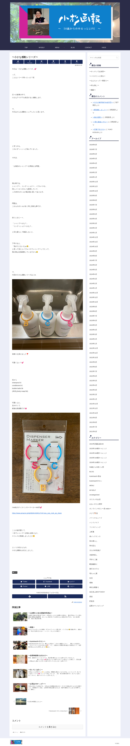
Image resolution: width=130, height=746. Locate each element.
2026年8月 (93, 145)
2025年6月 (93, 209)
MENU (91, 485)
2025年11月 (93, 186)
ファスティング (95, 527)
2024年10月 (93, 246)
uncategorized (94, 495)
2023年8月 (93, 311)
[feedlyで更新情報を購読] (29, 596)
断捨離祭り (93, 564)
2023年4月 (93, 330)
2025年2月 (93, 228)
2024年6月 (93, 265)
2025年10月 (93, 191)
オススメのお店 (95, 499)
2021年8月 (93, 422)
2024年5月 (93, 269)
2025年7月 (93, 205)
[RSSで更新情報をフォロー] (65, 596)
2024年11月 (93, 242)
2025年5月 (93, 214)
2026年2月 (93, 172)
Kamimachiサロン (95, 481)
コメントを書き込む (47, 727)
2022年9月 (93, 362)
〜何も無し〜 (94, 85)
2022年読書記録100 (96, 444)
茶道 (91, 596)
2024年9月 (93, 251)
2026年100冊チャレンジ (98, 462)
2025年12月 (93, 182)
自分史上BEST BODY (97, 592)
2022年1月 (93, 399)
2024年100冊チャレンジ (98, 453)
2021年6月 (93, 431)
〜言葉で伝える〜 (99, 129)
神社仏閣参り (94, 587)
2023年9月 (93, 307)
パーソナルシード (95, 518)
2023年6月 (93, 320)
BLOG (15, 572)
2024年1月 (93, 288)
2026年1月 (93, 177)
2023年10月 (93, 302)
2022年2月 (93, 394)
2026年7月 (93, 149)
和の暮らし (93, 541)
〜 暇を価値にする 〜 (100, 122)
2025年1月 (93, 232)
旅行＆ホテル (94, 569)
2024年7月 (93, 260)
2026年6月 (93, 154)
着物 (91, 583)
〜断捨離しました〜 (100, 110)
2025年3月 (93, 223)
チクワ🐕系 (93, 513)
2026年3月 (93, 168)
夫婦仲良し (93, 555)
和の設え (92, 546)
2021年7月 (93, 427)
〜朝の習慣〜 (97, 117)
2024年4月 (93, 274)
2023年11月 (93, 297)
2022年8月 (93, 367)
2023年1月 (93, 344)
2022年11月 (93, 353)
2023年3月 (93, 334)
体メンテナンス (95, 536)
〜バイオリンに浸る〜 (97, 76)
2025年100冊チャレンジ (98, 458)
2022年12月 (93, 348)
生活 (91, 578)
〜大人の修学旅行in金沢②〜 (103, 102)
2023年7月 (93, 316)
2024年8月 (93, 256)
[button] (117, 58)
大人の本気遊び (95, 550)
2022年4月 (93, 385)
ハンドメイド (94, 522)
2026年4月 (93, 163)
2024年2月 (93, 283)
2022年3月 (93, 390)
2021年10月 (93, 413)
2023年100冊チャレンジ (98, 448)
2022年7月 (93, 371)
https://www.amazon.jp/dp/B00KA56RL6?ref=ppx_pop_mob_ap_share (37, 513)
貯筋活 (91, 601)
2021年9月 (93, 418)
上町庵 (91, 532)
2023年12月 (93, 293)
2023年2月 (93, 339)
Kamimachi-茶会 (95, 476)
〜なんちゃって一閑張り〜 (99, 81)
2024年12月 (93, 237)
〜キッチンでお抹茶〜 (97, 71)
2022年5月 (93, 381)
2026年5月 (93, 158)
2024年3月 (93, 279)
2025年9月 (93, 195)
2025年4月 (93, 219)
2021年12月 (93, 404)
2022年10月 (93, 357)
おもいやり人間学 (95, 504)
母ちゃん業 (93, 573)
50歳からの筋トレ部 (96, 467)
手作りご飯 (93, 559)
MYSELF (92, 490)
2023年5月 (93, 325)
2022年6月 (93, 376)
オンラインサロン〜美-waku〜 (100, 509)
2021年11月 (93, 408)
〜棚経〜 (92, 90)
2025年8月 (93, 200)
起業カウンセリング (96, 606)
